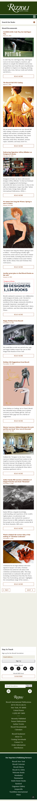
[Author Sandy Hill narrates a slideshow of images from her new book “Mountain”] (18, 497)
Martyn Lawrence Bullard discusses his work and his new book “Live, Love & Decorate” (18, 428)
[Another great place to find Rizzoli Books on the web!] (18, 286)
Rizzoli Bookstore (18, 734)
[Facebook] (30, 691)
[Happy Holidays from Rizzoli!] (18, 334)
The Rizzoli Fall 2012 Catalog (13, 82)
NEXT (29, 590)
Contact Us (18, 742)
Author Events (18, 724)
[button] (18, 22)
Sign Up (18, 661)
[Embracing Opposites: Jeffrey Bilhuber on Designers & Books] (18, 167)
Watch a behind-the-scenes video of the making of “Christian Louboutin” (16, 535)
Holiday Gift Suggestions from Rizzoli (16, 362)
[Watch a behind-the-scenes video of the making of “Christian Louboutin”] (18, 551)
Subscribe (18, 676)
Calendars (18, 730)
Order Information (19, 745)
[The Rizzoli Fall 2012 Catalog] (18, 106)
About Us (18, 737)
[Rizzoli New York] (18, 8)
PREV (6, 590)
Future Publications (18, 721)
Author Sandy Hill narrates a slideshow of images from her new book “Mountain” (17, 481)
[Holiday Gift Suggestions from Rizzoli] (18, 386)
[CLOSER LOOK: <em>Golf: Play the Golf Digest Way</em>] (18, 47)
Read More (18, 76)
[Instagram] (8, 691)
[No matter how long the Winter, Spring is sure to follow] (18, 227)
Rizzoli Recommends (18, 727)
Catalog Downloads (18, 739)
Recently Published (18, 719)
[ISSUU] (32, 668)
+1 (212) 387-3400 (18, 713)
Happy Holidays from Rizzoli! (13, 321)
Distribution (18, 748)
